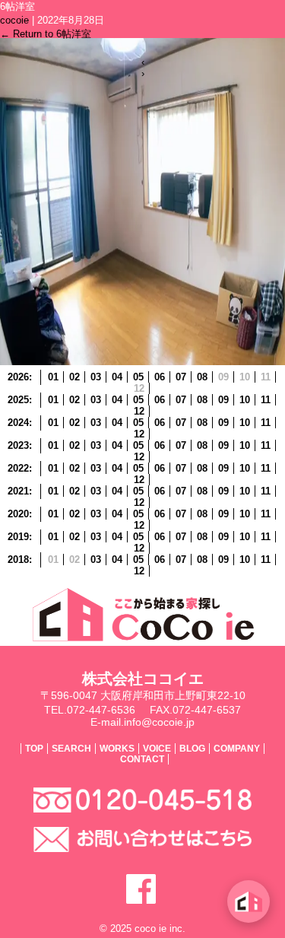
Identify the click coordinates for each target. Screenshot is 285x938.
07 (181, 377)
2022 (18, 468)
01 (53, 377)
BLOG (192, 748)
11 (266, 399)
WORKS (117, 748)
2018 (18, 559)
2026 (18, 377)
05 (138, 377)
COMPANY (237, 748)
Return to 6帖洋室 (45, 34)
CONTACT (142, 759)
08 (202, 377)
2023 (18, 445)
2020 (18, 514)
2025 (18, 399)
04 (117, 377)
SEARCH (71, 748)
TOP (34, 748)
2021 (18, 491)
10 (244, 399)
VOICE (157, 748)
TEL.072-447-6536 (89, 710)
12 (139, 411)
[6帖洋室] (142, 361)
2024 (18, 422)
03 (95, 377)
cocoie (14, 20)
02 (74, 377)
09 (223, 399)
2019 (18, 536)
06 (159, 377)
